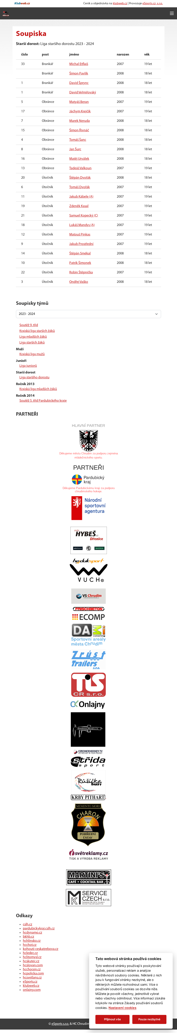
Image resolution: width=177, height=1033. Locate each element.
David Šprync (78, 83)
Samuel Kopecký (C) (83, 215)
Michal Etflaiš (78, 64)
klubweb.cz (120, 3)
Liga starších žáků (32, 342)
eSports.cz (30, 981)
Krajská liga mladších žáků (38, 389)
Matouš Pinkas (79, 234)
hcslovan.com (33, 965)
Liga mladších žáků (33, 337)
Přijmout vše (112, 1019)
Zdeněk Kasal (78, 206)
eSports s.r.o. (60, 1024)
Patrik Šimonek (80, 263)
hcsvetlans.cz (32, 977)
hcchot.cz (29, 945)
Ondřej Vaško (78, 282)
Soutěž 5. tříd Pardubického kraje (43, 401)
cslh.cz (27, 924)
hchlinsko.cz (32, 941)
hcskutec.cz (31, 961)
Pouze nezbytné (149, 1019)
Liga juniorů (28, 366)
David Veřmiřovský (82, 92)
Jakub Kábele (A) (81, 196)
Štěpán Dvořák (80, 178)
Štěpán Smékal (80, 253)
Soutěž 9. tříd (28, 325)
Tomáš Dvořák (79, 187)
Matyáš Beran (79, 102)
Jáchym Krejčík (80, 111)
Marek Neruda (79, 121)
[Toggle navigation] (171, 13)
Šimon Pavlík (78, 73)
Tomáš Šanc (77, 140)
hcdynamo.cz (32, 932)
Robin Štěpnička (81, 272)
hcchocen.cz (32, 969)
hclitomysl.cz (32, 957)
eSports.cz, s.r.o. (152, 3)
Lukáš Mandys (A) (82, 225)
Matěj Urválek (79, 159)
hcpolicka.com (33, 973)
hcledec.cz (30, 953)
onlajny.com (32, 990)
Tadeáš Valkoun (80, 168)
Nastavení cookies (122, 1008)
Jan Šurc (75, 149)
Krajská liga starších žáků (37, 331)
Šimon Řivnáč (79, 130)
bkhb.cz (28, 937)
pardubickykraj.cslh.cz (39, 928)
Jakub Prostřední (81, 244)
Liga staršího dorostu (34, 377)
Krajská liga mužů (32, 354)
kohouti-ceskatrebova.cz (40, 949)
